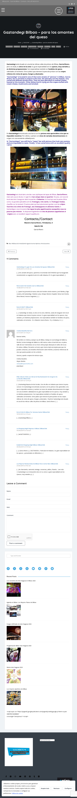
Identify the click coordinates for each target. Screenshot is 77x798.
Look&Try (47, 46)
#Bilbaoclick (15, 243)
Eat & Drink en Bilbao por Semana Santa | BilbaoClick (33, 412)
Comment (10, 515)
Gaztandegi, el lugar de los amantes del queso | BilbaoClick (36, 267)
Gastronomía (32, 46)
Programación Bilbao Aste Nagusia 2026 (19, 646)
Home (19, 42)
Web (8, 507)
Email (8, 499)
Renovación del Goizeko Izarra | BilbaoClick (30, 286)
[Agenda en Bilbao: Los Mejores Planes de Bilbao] (15, 611)
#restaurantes (45, 243)
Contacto (23, 1)
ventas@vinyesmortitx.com (25, 364)
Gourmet (40, 46)
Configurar (68, 788)
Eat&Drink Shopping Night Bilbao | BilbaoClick (31, 445)
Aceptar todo (45, 788)
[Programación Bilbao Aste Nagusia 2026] (15, 655)
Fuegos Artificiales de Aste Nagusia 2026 (19, 624)
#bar (10, 243)
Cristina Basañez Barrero (24, 331)
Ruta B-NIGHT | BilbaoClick (25, 307)
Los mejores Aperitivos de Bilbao (17, 689)
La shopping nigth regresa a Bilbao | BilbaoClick (32, 428)
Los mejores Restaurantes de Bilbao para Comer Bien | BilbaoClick (37, 464)
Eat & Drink (26, 42)
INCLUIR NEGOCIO (33, 1)
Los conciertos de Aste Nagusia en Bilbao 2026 (21, 581)
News (53, 46)
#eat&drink (22, 243)
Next (66, 251)
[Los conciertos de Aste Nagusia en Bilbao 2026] (15, 590)
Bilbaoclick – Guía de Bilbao (11, 1)
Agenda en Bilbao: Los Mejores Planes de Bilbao (21, 602)
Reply (67, 267)
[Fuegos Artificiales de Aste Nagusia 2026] (15, 633)
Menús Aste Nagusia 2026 (15, 667)
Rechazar (57, 788)
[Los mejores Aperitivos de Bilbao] (15, 698)
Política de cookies (17, 793)
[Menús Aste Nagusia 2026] (15, 676)
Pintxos (58, 46)
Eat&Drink (17, 46)
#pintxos (38, 243)
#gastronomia (30, 243)
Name (9, 491)
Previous (12, 251)
